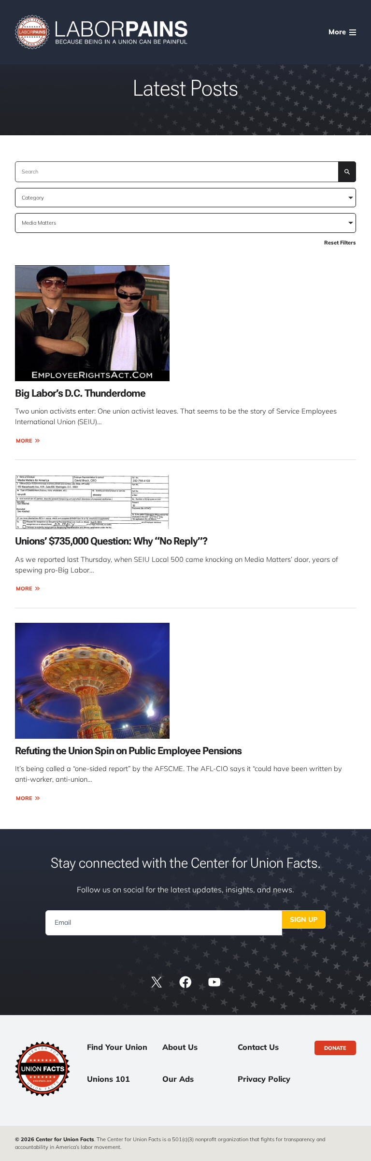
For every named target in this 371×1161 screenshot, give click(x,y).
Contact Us (258, 1047)
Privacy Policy (264, 1079)
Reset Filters (340, 242)
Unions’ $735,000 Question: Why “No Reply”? (111, 541)
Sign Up (303, 919)
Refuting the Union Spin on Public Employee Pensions (128, 751)
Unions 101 (108, 1079)
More (24, 440)
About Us (180, 1047)
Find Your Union (117, 1047)
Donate (335, 1048)
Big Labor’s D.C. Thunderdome (80, 393)
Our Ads (178, 1079)
